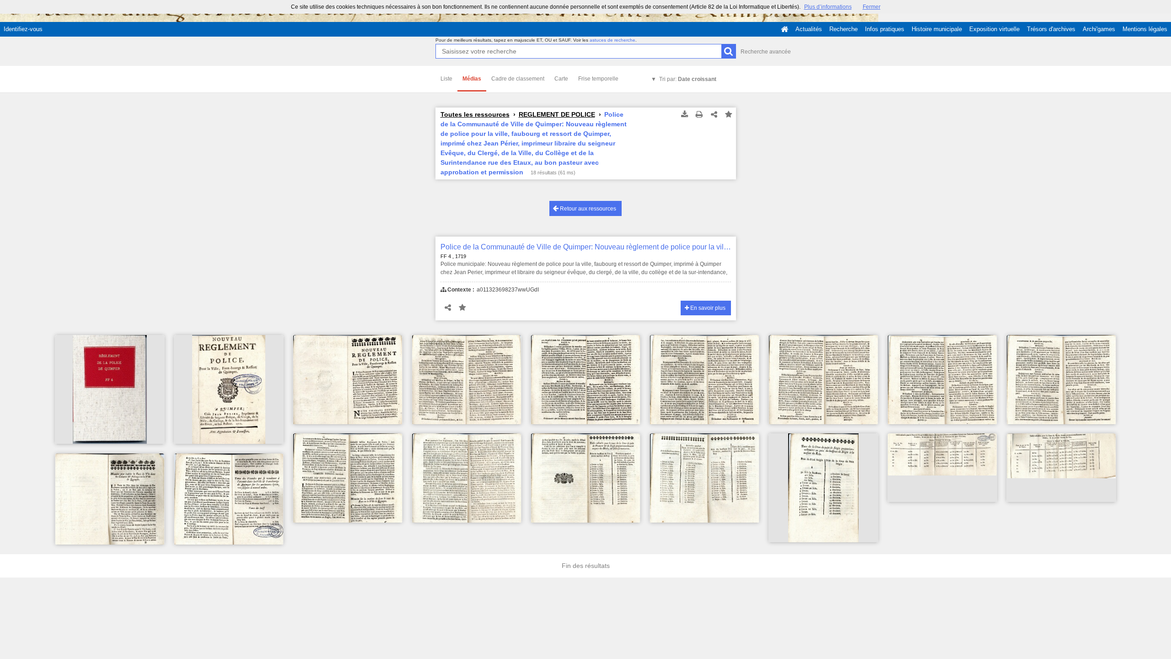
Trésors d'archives (1051, 29)
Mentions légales (1145, 29)
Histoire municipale (937, 29)
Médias (471, 79)
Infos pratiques (884, 29)
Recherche (843, 29)
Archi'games (1099, 29)
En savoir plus (707, 308)
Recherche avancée (766, 52)
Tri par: (687, 79)
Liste (446, 79)
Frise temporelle (598, 79)
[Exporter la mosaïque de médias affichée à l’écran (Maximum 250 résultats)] (684, 115)
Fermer (872, 7)
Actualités (808, 29)
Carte (561, 79)
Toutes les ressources (475, 114)
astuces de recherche (612, 40)
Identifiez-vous (23, 29)
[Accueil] (784, 29)
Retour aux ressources (587, 208)
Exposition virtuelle (994, 29)
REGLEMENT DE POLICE (557, 114)
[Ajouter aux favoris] (728, 115)
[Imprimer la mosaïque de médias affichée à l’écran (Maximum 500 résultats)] (699, 115)
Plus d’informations (828, 7)
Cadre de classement (517, 79)
